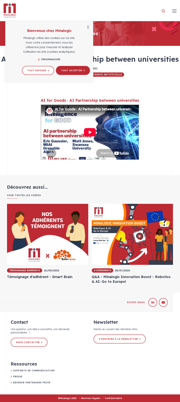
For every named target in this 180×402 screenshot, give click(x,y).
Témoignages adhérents (24, 270)
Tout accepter (71, 70)
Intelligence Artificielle (103, 74)
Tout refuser (36, 70)
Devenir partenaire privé (31, 382)
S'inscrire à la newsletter (118, 339)
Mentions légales (90, 398)
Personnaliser (50, 59)
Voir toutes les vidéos (24, 195)
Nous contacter (28, 342)
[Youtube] (163, 302)
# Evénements (102, 270)
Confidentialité (113, 398)
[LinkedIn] (152, 302)
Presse (17, 376)
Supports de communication (34, 370)
